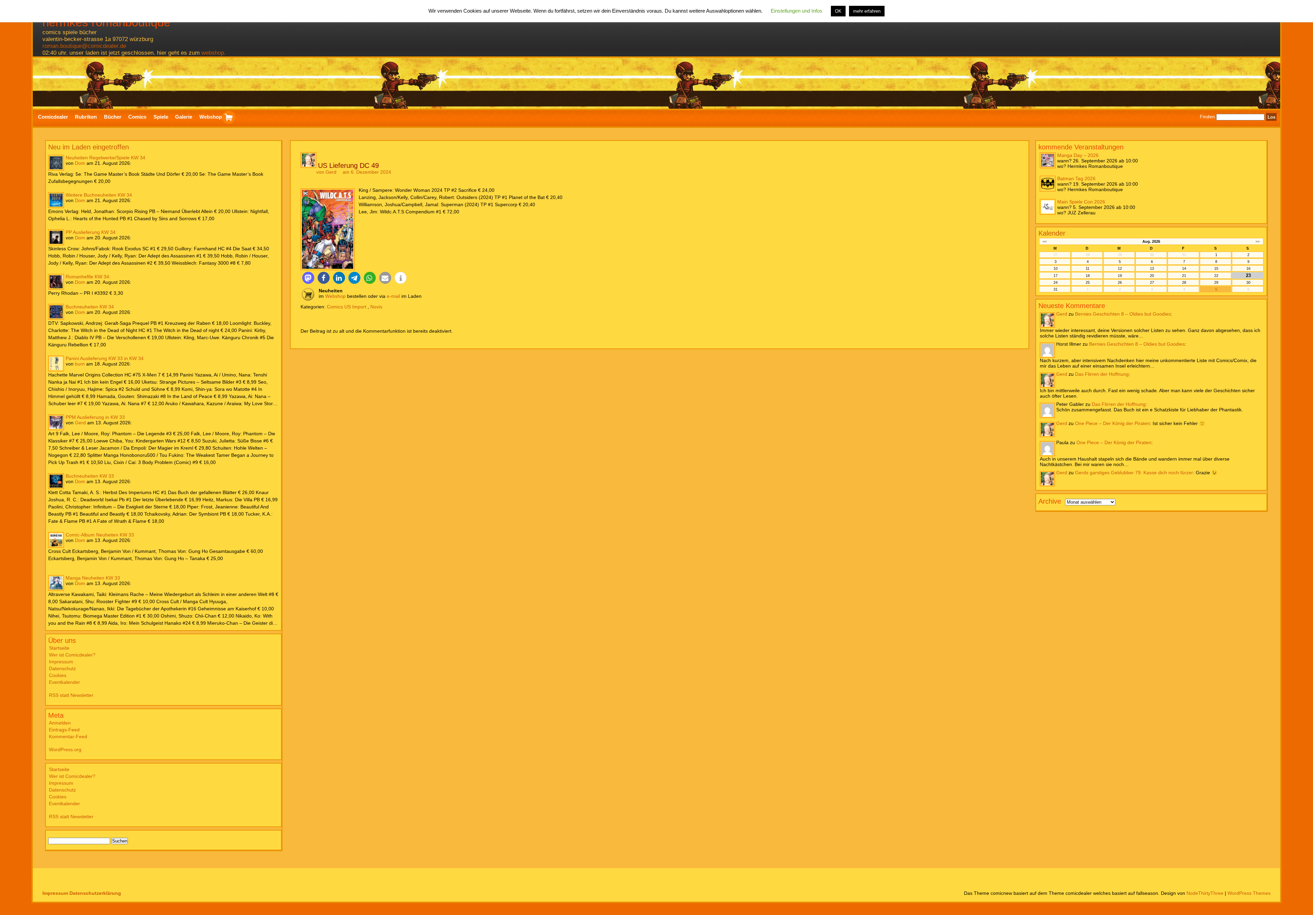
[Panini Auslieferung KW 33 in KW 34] (56, 363)
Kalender (1051, 233)
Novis (376, 306)
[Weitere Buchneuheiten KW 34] (56, 200)
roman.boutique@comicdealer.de (84, 46)
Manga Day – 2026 (1078, 155)
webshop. (213, 53)
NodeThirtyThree (1204, 893)
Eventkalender (64, 682)
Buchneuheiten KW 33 (90, 476)
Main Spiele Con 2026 (1081, 201)
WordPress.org (65, 749)
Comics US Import (346, 306)
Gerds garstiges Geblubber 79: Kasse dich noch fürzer (1134, 472)
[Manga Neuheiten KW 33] (56, 583)
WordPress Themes (1249, 893)
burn (80, 364)
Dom (80, 163)
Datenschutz (62, 668)
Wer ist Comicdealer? (72, 655)
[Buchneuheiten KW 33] (56, 481)
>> (1258, 241)
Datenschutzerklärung (95, 893)
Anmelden (60, 723)
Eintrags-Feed (64, 729)
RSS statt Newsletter (71, 695)
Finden (1207, 117)
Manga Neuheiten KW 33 (93, 578)
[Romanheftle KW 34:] (56, 282)
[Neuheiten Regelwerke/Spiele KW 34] (56, 163)
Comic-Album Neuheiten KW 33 (100, 535)
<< (1045, 241)
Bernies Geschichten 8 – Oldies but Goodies (1123, 314)
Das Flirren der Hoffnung (1102, 374)
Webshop (335, 296)
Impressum (61, 661)
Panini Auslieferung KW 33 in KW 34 (105, 358)
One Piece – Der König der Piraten (1112, 423)
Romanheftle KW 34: (88, 276)
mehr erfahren (866, 11)
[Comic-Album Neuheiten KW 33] (56, 540)
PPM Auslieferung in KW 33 (95, 417)
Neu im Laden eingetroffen (88, 147)
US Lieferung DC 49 (348, 165)
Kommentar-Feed (68, 736)
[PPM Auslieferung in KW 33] (56, 422)
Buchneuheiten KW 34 (90, 306)
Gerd (80, 422)
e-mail (393, 296)
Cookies (57, 675)
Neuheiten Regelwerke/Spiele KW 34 (105, 157)
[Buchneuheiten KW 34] (56, 312)
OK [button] (838, 11)
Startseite (59, 648)
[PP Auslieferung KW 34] (56, 237)
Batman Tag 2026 (1076, 178)
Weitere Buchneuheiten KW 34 (99, 195)
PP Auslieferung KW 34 (91, 232)
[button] (308, 278)
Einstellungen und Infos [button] (796, 11)
